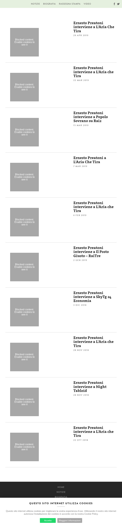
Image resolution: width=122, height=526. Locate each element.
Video (87, 3)
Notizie (35, 3)
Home (61, 487)
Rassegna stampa (70, 3)
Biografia (49, 3)
